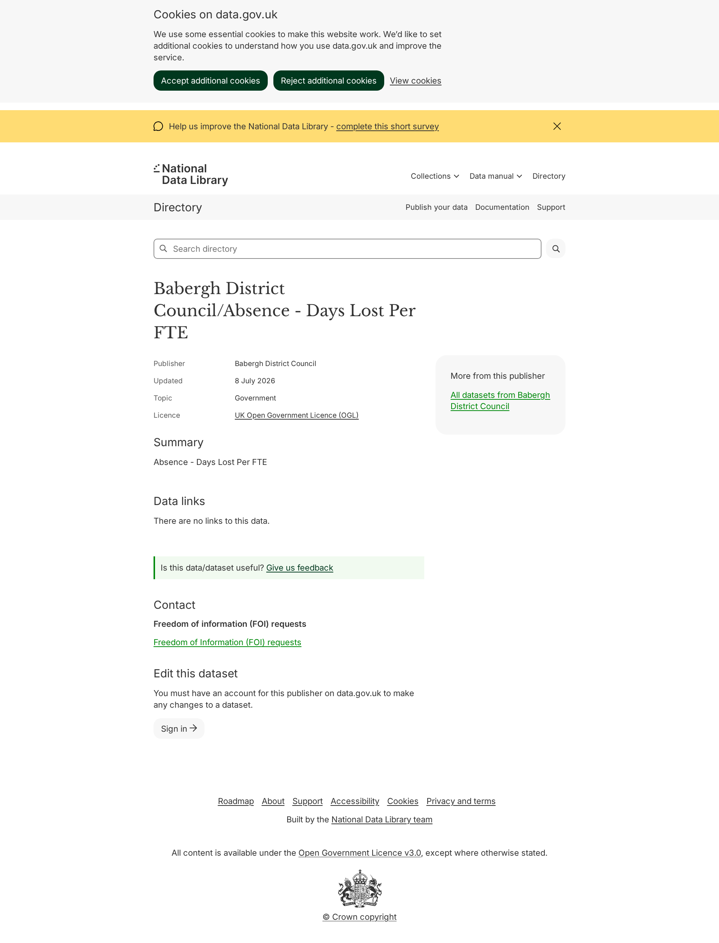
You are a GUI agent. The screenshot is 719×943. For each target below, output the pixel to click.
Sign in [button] (175, 729)
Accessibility (355, 801)
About (273, 801)
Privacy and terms (461, 801)
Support (551, 207)
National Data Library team (382, 819)
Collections (431, 176)
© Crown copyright (359, 917)
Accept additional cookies (210, 80)
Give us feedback (299, 567)
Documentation (502, 207)
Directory (549, 176)
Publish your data (437, 207)
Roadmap (236, 801)
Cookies (403, 801)
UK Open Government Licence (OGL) (297, 415)
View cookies (416, 80)
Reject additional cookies (329, 80)
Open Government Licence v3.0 (359, 853)
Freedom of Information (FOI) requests (227, 642)
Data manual (492, 176)
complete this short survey (387, 126)
